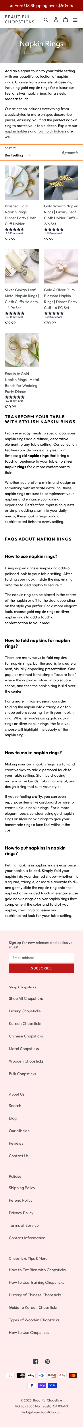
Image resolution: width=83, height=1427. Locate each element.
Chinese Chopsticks (26, 1036)
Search (15, 1105)
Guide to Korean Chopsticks (33, 1307)
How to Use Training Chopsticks (36, 1282)
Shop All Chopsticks (26, 998)
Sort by (10, 148)
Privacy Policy (21, 1212)
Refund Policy (21, 1200)
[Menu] (75, 19)
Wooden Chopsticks (26, 1061)
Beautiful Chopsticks (20, 19)
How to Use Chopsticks (29, 1332)
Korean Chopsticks (25, 1023)
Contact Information (27, 1237)
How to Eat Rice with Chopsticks (37, 1269)
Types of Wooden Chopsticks (34, 1319)
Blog (13, 1118)
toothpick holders (51, 131)
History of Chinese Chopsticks (35, 1294)
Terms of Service (24, 1225)
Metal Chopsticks (24, 1048)
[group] (22, 232)
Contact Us (19, 1155)
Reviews (16, 1143)
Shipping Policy (22, 1187)
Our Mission (19, 1130)
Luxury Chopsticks (25, 1010)
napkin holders (17, 131)
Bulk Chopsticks (22, 1073)
